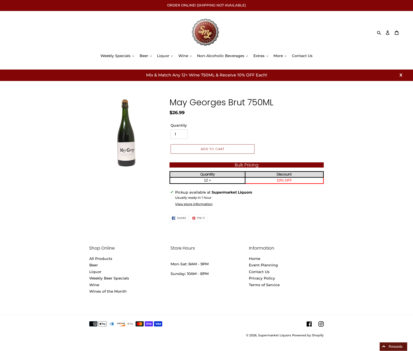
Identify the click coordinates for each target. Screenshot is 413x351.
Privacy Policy (262, 278)
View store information (194, 204)
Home (254, 258)
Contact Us (259, 272)
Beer (93, 265)
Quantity (179, 125)
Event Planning (263, 265)
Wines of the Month (108, 291)
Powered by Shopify (308, 335)
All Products (100, 258)
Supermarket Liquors (274, 335)
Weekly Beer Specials (109, 278)
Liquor (95, 272)
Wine (94, 285)
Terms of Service (264, 285)
